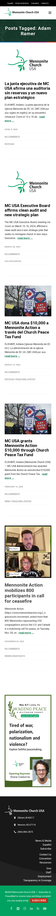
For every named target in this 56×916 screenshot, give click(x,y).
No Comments (12, 136)
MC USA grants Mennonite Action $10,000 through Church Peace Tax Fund (27, 448)
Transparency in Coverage (37, 880)
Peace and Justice (25, 379)
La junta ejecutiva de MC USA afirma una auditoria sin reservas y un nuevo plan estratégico (27, 90)
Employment (44, 876)
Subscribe (45, 848)
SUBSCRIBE (39, 900)
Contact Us (45, 3)
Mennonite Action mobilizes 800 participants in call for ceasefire (24, 593)
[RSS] (38, 909)
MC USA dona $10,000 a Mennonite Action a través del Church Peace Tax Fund (27, 330)
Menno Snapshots (15, 656)
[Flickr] (18, 909)
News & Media (43, 840)
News (7, 501)
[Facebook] (11, 909)
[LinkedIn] (31, 909)
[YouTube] (45, 909)
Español (10, 3)
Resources (45, 862)
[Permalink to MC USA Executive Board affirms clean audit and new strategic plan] (28, 183)
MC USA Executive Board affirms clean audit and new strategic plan (27, 210)
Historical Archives (22, 3)
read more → (25, 238)
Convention (35, 3)
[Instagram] (25, 909)
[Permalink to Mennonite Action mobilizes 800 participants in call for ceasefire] (28, 552)
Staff (48, 872)
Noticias (9, 144)
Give (49, 868)
